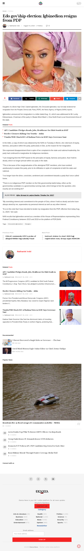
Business (19, 517)
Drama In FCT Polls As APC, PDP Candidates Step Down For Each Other (36, 446)
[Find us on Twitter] (46, 479)
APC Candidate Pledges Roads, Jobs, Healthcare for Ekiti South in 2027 (36, 130)
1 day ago (17, 343)
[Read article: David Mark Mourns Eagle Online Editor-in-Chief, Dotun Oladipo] (7, 351)
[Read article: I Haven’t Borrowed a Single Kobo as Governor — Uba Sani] (7, 342)
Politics (10, 11)
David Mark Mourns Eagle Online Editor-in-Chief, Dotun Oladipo (39, 349)
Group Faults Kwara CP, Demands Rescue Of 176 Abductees (30, 439)
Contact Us (42, 506)
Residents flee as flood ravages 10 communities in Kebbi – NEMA (31, 423)
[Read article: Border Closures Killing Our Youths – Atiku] (70, 298)
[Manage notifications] (79, 546)
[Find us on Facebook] (31, 479)
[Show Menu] (4, 3)
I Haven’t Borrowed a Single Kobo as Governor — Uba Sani (36, 340)
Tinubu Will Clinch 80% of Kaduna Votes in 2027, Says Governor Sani (35, 137)
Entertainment (19, 522)
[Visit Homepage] (40, 3)
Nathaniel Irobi (15, 26)
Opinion (40, 522)
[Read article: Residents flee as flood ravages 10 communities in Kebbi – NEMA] (42, 392)
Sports (60, 522)
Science (61, 517)
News (39, 520)
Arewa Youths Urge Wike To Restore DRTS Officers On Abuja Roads (34, 432)
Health (40, 514)
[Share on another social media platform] (79, 98)
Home (4, 11)
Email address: (28, 530)
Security (60, 520)
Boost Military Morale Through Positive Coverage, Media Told (32, 453)
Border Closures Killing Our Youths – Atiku (24, 134)
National (39, 517)
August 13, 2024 (29, 26)
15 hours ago (18, 351)
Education (19, 520)
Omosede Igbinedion (15, 224)
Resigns (28, 224)
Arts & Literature (19, 514)
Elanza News (34, 547)
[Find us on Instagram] (38, 479)
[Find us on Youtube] (53, 479)
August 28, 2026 (22, 277)
